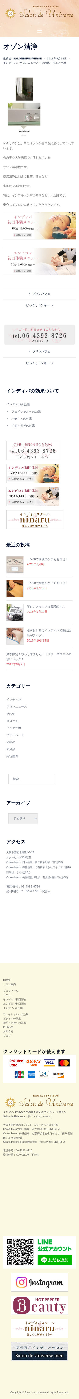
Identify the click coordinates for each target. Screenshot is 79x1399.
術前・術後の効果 (23, 425)
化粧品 (10, 742)
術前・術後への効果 (14, 1022)
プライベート (15, 735)
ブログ (7, 1035)
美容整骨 (12, 756)
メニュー (8, 995)
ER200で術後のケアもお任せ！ (47, 559)
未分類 (10, 749)
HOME (7, 980)
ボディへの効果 (21, 418)
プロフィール (10, 990)
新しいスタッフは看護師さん (46, 606)
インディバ (10, 62)
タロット (12, 720)
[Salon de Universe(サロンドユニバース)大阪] (39, 14)
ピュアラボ (59, 62)
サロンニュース (29, 62)
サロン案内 (9, 984)
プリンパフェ (41, 293)
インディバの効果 (18, 404)
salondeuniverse (27, 58)
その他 (46, 62)
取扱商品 (8, 1027)
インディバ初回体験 (14, 999)
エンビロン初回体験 (14, 1003)
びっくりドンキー (38, 305)
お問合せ (8, 1031)
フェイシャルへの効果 (26, 411)
